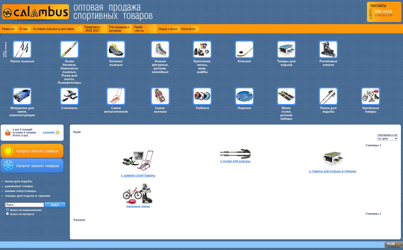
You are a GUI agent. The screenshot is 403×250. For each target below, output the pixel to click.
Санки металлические (116, 109)
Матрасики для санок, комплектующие (22, 111)
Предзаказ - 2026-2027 (93, 28)
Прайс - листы (139, 28)
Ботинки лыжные (116, 62)
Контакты (188, 29)
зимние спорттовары (20, 191)
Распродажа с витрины (119, 28)
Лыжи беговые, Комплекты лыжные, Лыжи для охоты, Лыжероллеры (69, 71)
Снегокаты (69, 108)
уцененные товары (19, 186)
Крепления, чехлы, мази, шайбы (202, 66)
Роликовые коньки (328, 62)
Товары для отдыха (286, 62)
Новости (8, 29)
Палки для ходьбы (328, 109)
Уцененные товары (138, 206)
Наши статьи (168, 29)
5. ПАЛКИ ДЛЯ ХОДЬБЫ (235, 161)
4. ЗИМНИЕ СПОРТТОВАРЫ (138, 175)
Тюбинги (202, 108)
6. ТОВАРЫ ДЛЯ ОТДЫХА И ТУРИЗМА (332, 171)
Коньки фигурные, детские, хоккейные (160, 66)
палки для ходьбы (18, 181)
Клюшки (244, 61)
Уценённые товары (370, 109)
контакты (378, 5)
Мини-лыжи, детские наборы (286, 113)
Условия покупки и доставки (53, 29)
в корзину (49, 132)
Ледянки (244, 108)
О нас (24, 29)
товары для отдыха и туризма (27, 195)
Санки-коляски (160, 109)
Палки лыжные (22, 61)
